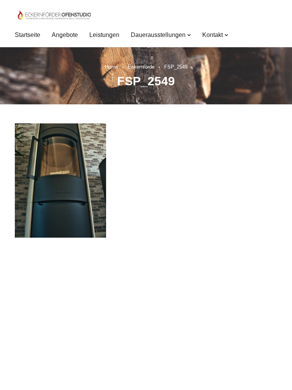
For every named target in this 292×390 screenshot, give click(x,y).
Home (111, 67)
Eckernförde (141, 67)
